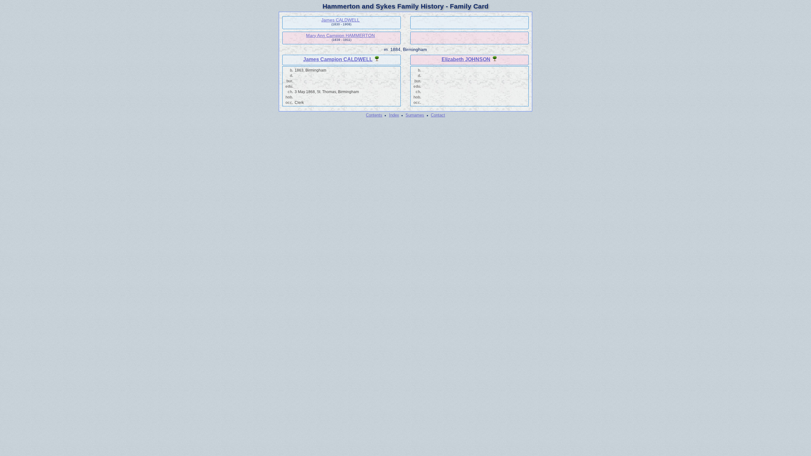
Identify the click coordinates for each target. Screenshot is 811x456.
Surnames (415, 115)
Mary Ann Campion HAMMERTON (340, 35)
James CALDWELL (340, 19)
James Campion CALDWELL (338, 59)
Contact (438, 115)
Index (394, 115)
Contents (374, 115)
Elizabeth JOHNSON (466, 59)
